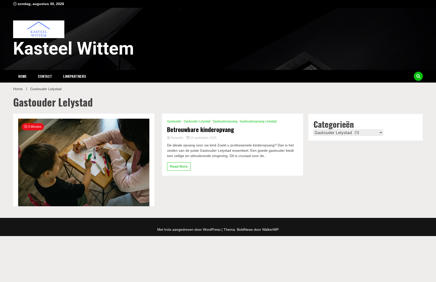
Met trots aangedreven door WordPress (189, 229)
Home (22, 76)
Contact (45, 76)
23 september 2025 (202, 138)
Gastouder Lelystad (197, 121)
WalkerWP (270, 229)
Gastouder (174, 121)
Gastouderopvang (225, 121)
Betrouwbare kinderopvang (200, 129)
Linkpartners (74, 76)
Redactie (177, 138)
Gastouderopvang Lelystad (258, 121)
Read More (179, 166)
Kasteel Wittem (73, 48)
